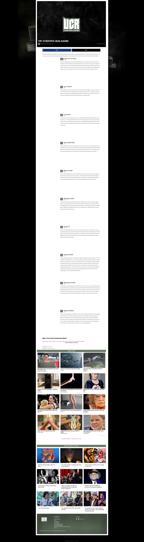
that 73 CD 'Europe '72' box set (88, 54)
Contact (55, 527)
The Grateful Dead (46, 54)
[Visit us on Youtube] (79, 519)
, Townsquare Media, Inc (54, 530)
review (96, 89)
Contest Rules (56, 521)
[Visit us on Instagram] (77, 519)
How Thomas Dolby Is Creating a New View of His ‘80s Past (71, 465)
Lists (48, 348)
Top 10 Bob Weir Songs (43, 508)
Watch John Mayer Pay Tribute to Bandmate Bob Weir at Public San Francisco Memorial (69, 487)
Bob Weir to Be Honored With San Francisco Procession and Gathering (93, 486)
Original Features (52, 348)
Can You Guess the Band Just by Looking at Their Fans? (94, 465)
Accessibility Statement (58, 524)
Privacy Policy (56, 522)
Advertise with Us (57, 519)
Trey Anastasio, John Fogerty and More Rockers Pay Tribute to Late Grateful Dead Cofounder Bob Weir (94, 509)
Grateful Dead (49, 346)
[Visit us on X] (83, 519)
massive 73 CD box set (85, 231)
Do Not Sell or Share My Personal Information (62, 526)
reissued (67, 151)
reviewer (84, 65)
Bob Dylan (68, 61)
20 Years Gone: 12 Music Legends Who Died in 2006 (47, 486)
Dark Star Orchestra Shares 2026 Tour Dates (46, 465)
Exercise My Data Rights (58, 525)
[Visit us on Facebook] (81, 519)
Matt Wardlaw (43, 43)
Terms (55, 520)
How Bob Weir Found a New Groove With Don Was (70, 508)
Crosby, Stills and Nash (75, 293)
